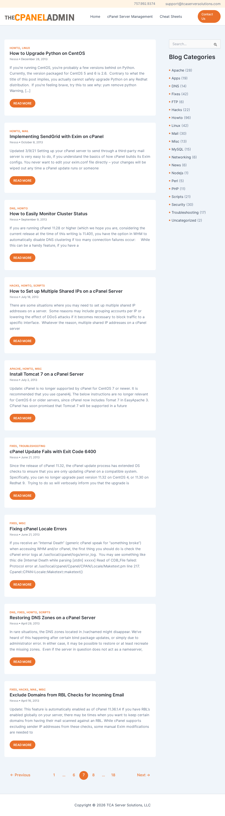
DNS (12, 208)
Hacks (14, 285)
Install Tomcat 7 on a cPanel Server (47, 374)
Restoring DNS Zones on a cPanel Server (53, 617)
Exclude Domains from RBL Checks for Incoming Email (67, 695)
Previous (20, 775)
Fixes (13, 446)
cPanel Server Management (130, 16)
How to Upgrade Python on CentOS (47, 53)
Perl (175, 181)
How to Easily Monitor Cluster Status (48, 213)
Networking (181, 157)
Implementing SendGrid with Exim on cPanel (56, 136)
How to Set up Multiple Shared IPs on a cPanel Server (66, 291)
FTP (175, 102)
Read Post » (22, 104)
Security (178, 204)
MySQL (177, 149)
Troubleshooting (32, 446)
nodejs (177, 173)
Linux (26, 48)
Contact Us (207, 16)
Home (95, 16)
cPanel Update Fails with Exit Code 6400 (53, 451)
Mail (25, 131)
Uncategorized (184, 220)
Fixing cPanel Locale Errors (38, 528)
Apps (176, 78)
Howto (15, 48)
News (176, 165)
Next (143, 775)
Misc (38, 368)
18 (113, 775)
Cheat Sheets (171, 16)
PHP (175, 189)
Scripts (39, 285)
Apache (15, 368)
